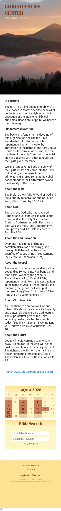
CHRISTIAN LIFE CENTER (23, 9)
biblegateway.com (30, 443)
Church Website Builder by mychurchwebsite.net (25, 481)
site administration (31, 465)
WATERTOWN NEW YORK (17, 18)
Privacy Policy (47, 481)
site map (30, 469)
